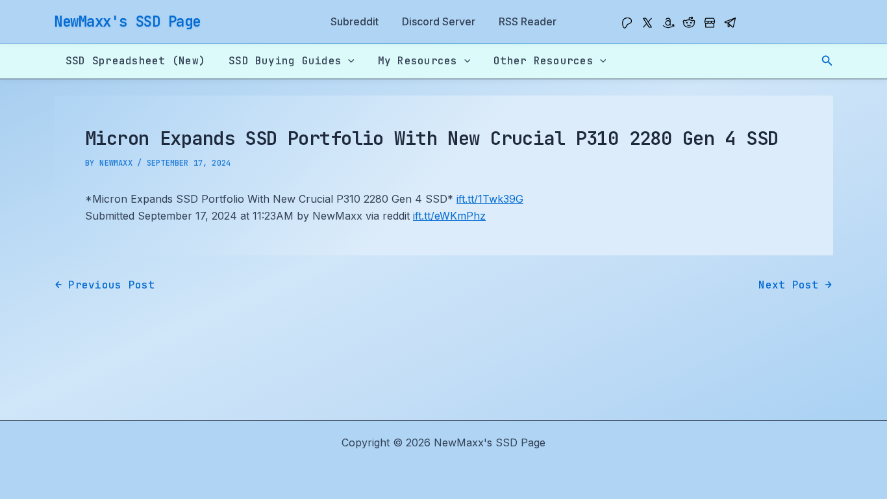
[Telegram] (730, 22)
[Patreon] (626, 22)
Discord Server (438, 21)
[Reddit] (688, 22)
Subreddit (355, 21)
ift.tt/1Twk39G (489, 198)
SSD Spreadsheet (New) (135, 61)
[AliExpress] (709, 22)
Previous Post (105, 285)
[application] (348, 61)
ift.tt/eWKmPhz (449, 215)
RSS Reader (527, 21)
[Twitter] (647, 22)
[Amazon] (668, 22)
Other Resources (543, 61)
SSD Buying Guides (285, 61)
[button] (827, 61)
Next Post (795, 285)
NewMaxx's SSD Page (127, 21)
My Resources (418, 61)
